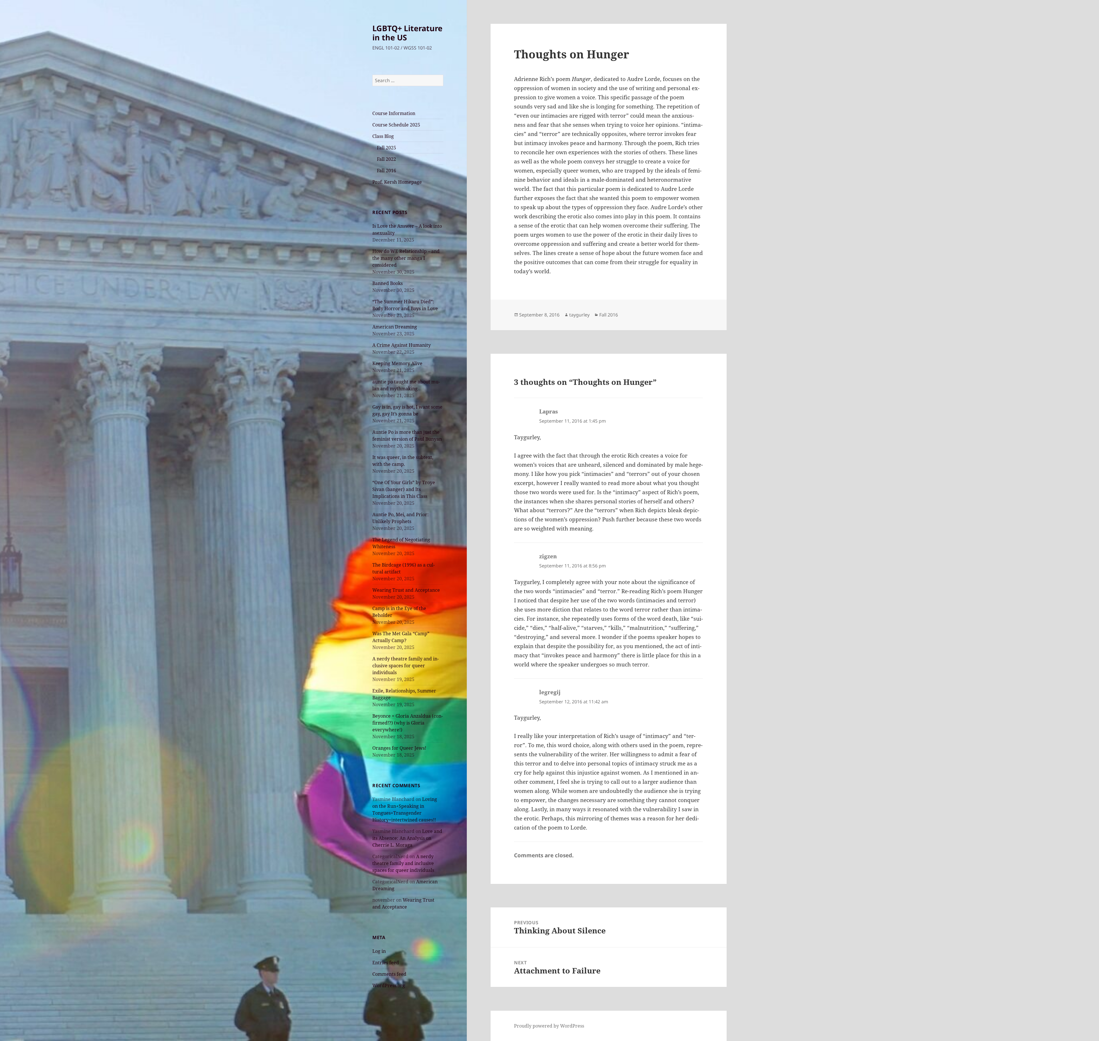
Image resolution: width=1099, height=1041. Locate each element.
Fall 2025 (386, 148)
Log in (379, 951)
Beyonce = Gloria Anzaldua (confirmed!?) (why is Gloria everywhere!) (407, 723)
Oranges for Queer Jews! (399, 748)
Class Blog (383, 136)
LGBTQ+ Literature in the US (407, 33)
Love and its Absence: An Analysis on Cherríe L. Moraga (407, 838)
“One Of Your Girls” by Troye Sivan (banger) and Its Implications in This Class (403, 489)
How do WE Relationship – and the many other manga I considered (406, 258)
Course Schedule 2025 (396, 125)
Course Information (393, 113)
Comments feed (389, 974)
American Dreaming (394, 327)
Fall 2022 (386, 159)
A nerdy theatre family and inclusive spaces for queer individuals (405, 666)
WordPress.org (388, 985)
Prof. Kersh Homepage (397, 182)
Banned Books (387, 283)
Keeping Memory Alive (397, 363)
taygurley (579, 315)
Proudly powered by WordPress (549, 1026)
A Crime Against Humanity (401, 345)
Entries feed (385, 962)
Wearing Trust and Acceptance (406, 590)
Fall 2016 (386, 170)
